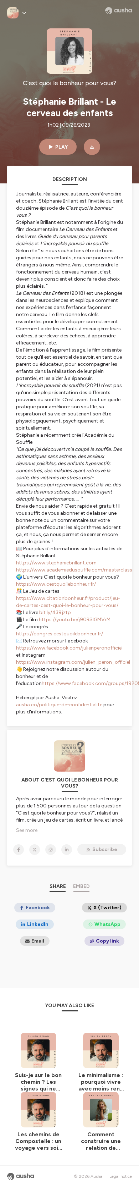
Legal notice (120, 1176)
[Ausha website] (118, 10)
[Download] (92, 147)
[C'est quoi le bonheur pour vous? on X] (34, 849)
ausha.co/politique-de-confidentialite (59, 705)
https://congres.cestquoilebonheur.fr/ (59, 634)
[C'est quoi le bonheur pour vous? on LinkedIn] (66, 849)
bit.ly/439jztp (55, 612)
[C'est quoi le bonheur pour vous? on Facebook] (18, 849)
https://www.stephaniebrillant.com (56, 563)
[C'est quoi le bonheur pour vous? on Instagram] (50, 849)
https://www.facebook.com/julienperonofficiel (69, 648)
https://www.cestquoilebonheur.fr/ (56, 584)
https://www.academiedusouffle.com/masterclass (74, 570)
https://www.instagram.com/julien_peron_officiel (73, 662)
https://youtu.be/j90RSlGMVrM (74, 620)
